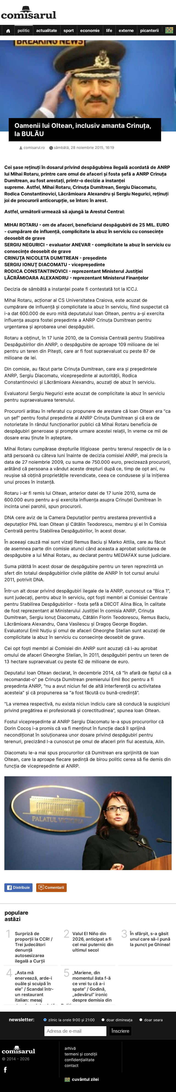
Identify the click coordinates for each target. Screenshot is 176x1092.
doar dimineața (118, 1020)
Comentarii (54, 887)
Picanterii (149, 30)
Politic (24, 30)
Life (109, 30)
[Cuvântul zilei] (165, 29)
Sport (68, 30)
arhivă (70, 1048)
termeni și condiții (81, 1054)
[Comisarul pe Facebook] (5, 1069)
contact (71, 1065)
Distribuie (21, 887)
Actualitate (46, 30)
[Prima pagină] (8, 30)
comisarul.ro (34, 147)
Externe (126, 30)
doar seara (153, 1020)
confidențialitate (79, 1060)
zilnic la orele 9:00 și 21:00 (71, 1020)
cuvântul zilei (85, 1079)
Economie (90, 30)
